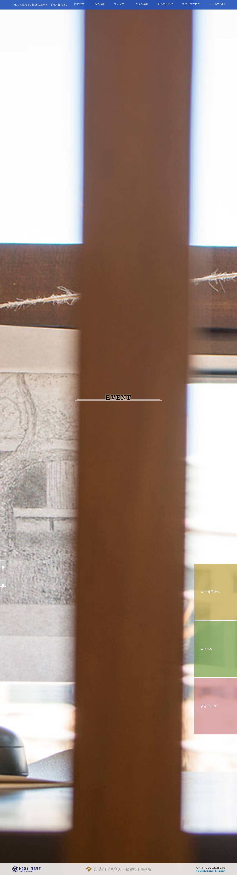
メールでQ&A (217, 4)
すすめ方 (79, 4)
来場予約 (3, 583)
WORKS (206, 649)
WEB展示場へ (210, 591)
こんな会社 (142, 4)
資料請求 (3, 564)
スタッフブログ (191, 4)
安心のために (165, 4)
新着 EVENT (209, 706)
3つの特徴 (99, 4)
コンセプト (120, 4)
